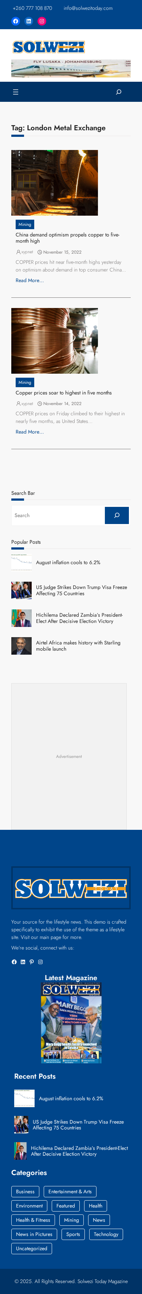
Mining (25, 224)
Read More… (30, 280)
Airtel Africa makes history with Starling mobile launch (78, 646)
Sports (73, 1234)
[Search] (117, 515)
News (99, 1220)
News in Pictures (34, 1234)
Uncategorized (31, 1248)
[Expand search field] (119, 91)
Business (25, 1191)
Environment (29, 1205)
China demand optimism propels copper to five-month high (67, 238)
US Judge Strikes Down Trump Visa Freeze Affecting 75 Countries (81, 590)
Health (95, 1205)
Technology (106, 1234)
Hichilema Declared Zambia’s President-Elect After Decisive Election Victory (79, 618)
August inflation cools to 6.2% (68, 562)
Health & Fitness (33, 1220)
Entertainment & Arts (70, 1191)
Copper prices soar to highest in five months (64, 393)
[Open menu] (15, 92)
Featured (65, 1205)
